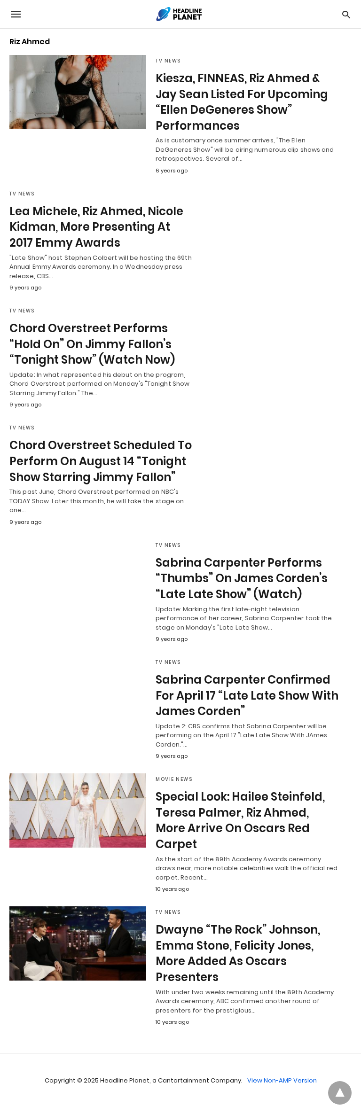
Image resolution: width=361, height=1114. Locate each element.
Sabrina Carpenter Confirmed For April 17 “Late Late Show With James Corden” (247, 695)
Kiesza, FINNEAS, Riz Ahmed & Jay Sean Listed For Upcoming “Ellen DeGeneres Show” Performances (242, 101)
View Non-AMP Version (282, 1080)
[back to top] (340, 1093)
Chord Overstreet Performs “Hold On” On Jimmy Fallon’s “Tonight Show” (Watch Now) (92, 343)
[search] (346, 14)
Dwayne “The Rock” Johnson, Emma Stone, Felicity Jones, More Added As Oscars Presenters (238, 953)
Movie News (174, 779)
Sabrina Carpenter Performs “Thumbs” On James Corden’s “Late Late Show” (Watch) (242, 578)
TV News (168, 60)
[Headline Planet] (180, 14)
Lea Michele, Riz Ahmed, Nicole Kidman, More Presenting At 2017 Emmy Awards (96, 226)
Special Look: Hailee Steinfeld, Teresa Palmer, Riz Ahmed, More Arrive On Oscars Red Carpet (240, 820)
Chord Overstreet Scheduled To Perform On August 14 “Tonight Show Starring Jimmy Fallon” (100, 460)
